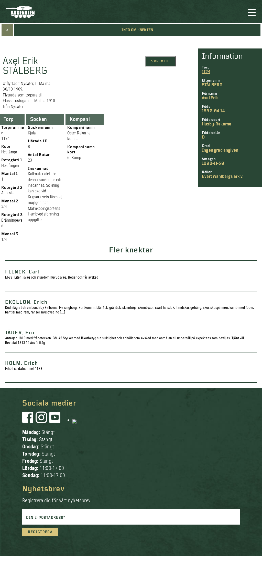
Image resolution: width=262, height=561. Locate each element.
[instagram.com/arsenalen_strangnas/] (41, 420)
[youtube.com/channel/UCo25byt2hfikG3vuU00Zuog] (55, 420)
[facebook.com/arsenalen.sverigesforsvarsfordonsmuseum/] (28, 420)
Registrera (40, 532)
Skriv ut (160, 61)
